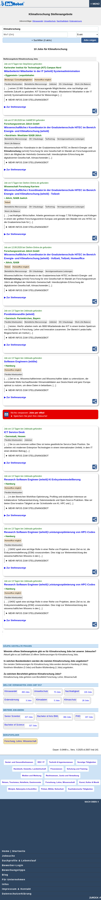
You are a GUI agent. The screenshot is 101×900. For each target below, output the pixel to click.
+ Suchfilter (42, 40)
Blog (5, 874)
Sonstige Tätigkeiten (86, 762)
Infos (5, 884)
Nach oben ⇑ (92, 802)
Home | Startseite (13, 851)
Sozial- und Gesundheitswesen (19, 762)
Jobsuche (8, 856)
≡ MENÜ (95, 3)
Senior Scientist (18, 716)
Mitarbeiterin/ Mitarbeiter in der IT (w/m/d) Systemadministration (42, 71)
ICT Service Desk (14, 432)
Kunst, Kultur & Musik (89, 782)
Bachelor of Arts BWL (54, 716)
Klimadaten (48, 700)
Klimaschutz (76, 700)
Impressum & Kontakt (16, 889)
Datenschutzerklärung (17, 893)
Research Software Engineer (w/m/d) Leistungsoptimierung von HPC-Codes (49, 532)
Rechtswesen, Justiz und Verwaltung (62, 775)
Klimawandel (37, 21)
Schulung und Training (77, 769)
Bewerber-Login (12, 865)
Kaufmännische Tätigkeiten (80, 789)
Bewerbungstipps (13, 870)
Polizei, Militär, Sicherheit (52, 789)
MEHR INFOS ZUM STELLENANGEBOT (28, 100)
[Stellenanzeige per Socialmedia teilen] (94, 111)
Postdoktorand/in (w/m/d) (19, 314)
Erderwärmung (75, 21)
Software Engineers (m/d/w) (20, 361)
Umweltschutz (50, 21)
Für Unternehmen (13, 879)
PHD (84, 716)
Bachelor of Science (20, 725)
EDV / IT (41, 762)
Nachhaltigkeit (62, 21)
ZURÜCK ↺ (95, 897)
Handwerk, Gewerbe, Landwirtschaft (30, 769)
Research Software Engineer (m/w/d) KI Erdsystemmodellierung (42, 479)
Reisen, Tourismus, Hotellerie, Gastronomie (21, 782)
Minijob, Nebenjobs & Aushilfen (22, 789)
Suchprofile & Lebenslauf (19, 860)
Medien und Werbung (31, 775)
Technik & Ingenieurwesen (61, 762)
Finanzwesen (56, 769)
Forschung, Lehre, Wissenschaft (20, 741)
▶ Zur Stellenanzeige (15, 107)
